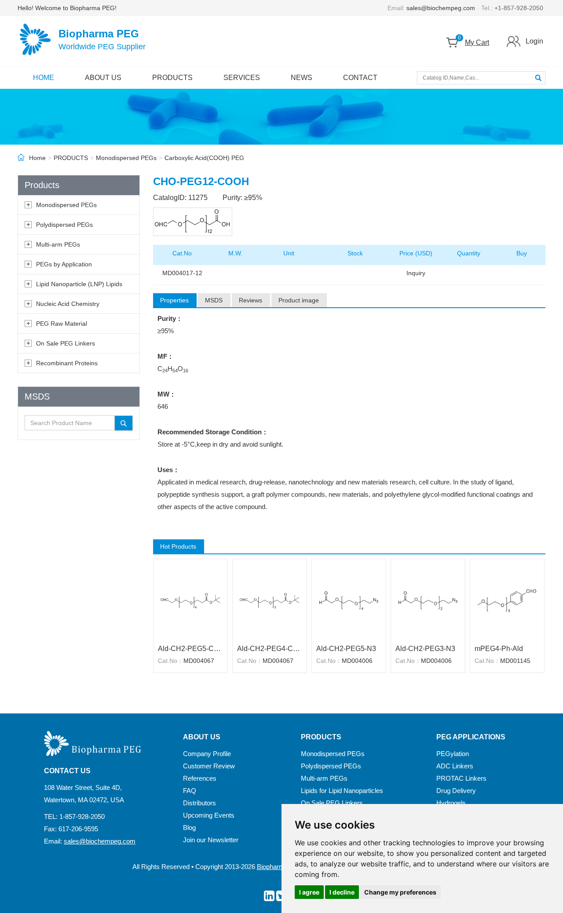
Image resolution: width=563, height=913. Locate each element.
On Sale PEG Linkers (65, 343)
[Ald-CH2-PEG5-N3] (349, 600)
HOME (43, 77)
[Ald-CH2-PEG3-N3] (428, 600)
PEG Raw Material (61, 323)
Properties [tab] (174, 300)
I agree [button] (309, 892)
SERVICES (241, 77)
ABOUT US (103, 77)
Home (37, 157)
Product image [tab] (298, 300)
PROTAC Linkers (461, 778)
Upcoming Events (208, 815)
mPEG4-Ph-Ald (499, 648)
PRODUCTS (172, 77)
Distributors (199, 803)
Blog (189, 827)
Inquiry (415, 272)
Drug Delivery (456, 790)
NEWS (301, 77)
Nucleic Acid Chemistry (67, 303)
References (199, 778)
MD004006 (357, 660)
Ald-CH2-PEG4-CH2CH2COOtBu (269, 648)
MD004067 (198, 660)
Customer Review (209, 766)
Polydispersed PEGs (64, 224)
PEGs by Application (64, 264)
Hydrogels (451, 803)
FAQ (189, 790)
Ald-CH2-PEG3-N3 (425, 648)
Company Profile (207, 753)
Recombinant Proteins (67, 363)
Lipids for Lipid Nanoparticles (342, 790)
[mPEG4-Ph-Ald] (507, 600)
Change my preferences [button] (400, 892)
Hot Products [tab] (178, 546)
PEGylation (452, 753)
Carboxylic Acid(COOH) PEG (204, 157)
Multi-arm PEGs (58, 244)
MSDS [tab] (214, 300)
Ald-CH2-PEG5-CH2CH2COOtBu (190, 648)
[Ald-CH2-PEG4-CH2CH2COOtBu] (269, 600)
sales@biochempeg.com (440, 7)
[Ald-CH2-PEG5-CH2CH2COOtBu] (190, 600)
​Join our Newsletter (210, 840)
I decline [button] (342, 892)
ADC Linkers (454, 766)
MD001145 (515, 660)
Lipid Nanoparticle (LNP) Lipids (79, 283)
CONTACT (360, 77)
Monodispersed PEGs (126, 157)
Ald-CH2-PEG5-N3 (346, 648)
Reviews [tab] (250, 300)
